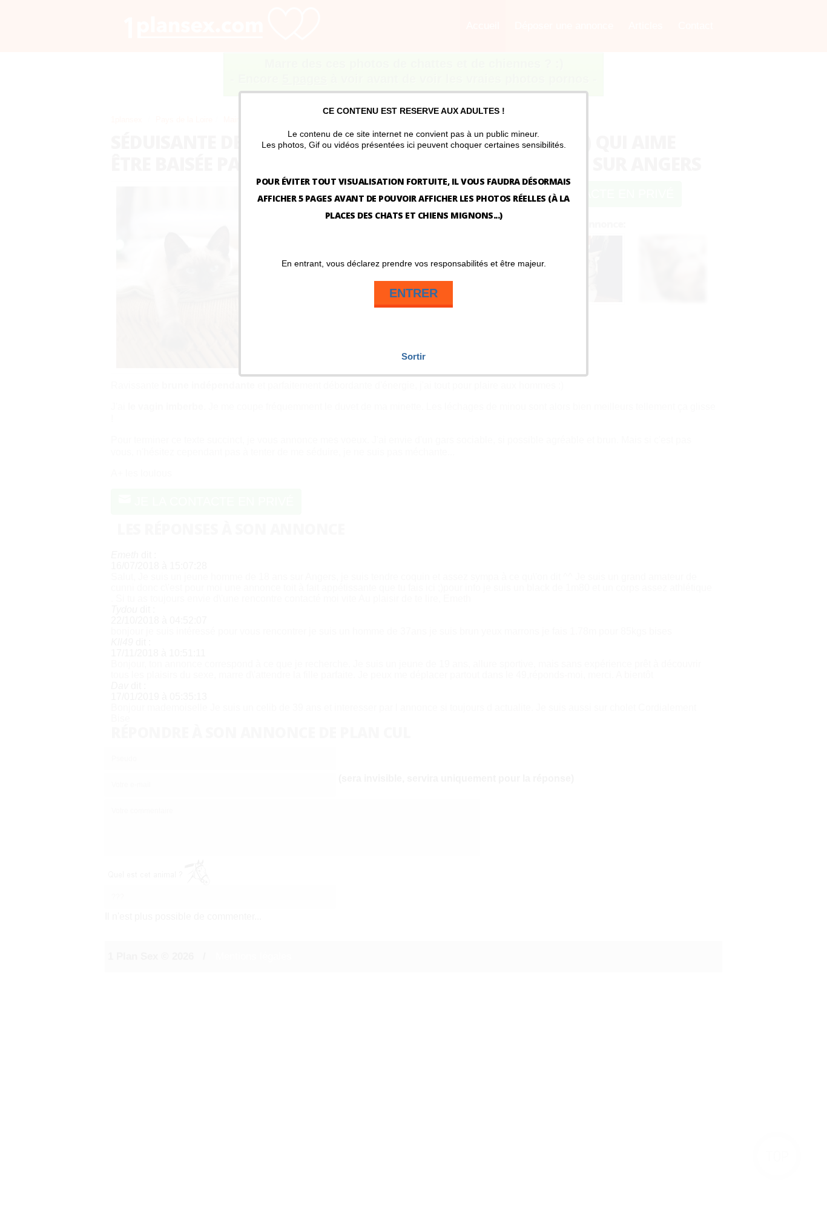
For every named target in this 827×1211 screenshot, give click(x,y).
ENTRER (413, 293)
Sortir (413, 356)
